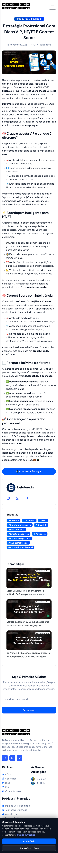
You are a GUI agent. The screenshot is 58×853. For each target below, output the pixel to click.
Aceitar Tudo (29, 841)
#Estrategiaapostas (18, 534)
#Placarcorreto (16, 529)
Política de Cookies (26, 834)
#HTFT (43, 520)
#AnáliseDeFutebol (18, 542)
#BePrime (13, 520)
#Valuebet (29, 520)
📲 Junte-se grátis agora (29, 471)
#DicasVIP (41, 525)
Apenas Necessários (29, 848)
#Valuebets (40, 534)
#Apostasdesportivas (19, 538)
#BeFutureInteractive (19, 525)
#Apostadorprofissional (20, 547)
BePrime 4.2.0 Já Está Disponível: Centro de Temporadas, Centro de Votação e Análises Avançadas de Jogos (28, 656)
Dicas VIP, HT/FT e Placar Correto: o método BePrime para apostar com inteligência (25, 594)
